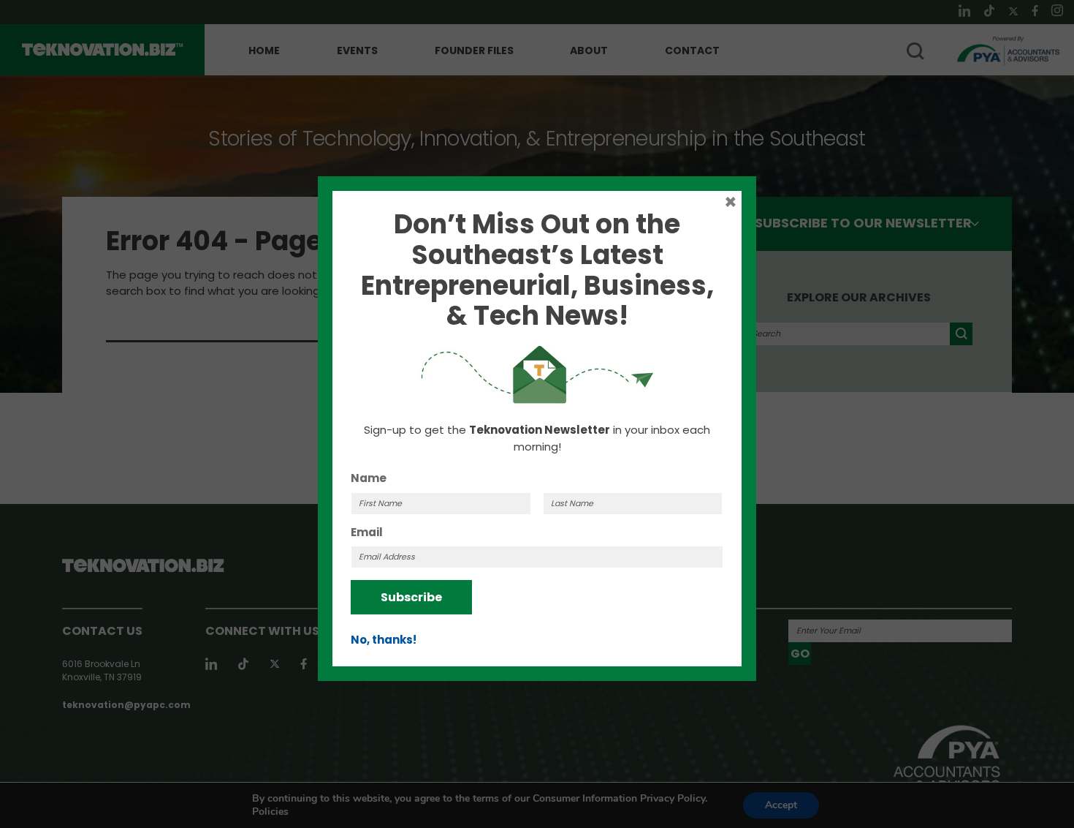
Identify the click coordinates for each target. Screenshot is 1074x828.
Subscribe (411, 597)
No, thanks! (383, 639)
